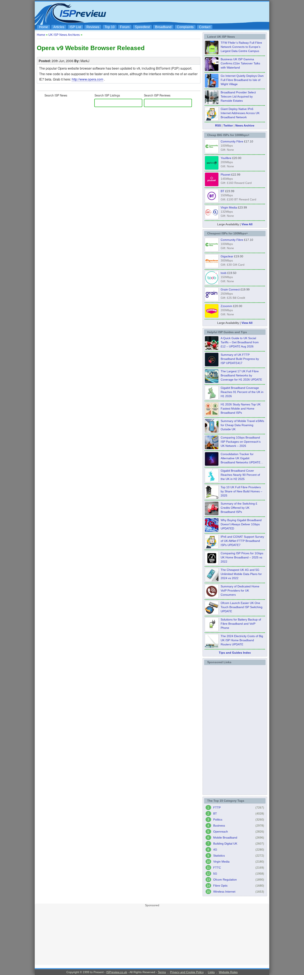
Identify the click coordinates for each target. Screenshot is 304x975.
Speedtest (142, 27)
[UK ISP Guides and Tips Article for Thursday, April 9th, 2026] (211, 431)
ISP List (75, 27)
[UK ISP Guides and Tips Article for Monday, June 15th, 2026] (211, 415)
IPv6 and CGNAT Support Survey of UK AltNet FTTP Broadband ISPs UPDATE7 (242, 541)
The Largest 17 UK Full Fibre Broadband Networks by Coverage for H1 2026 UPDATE (241, 375)
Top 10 (110, 27)
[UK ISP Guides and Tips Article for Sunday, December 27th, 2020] (211, 530)
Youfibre (226, 158)
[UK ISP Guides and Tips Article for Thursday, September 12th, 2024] (211, 613)
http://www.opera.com (87, 79)
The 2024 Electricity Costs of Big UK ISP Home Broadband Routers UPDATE (242, 640)
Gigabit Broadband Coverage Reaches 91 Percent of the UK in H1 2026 (242, 392)
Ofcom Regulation (225, 879)
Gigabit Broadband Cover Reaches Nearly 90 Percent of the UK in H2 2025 (240, 475)
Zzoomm (226, 306)
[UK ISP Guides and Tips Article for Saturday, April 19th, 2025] (211, 563)
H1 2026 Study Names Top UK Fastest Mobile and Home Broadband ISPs (241, 408)
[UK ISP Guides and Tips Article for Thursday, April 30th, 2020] (211, 365)
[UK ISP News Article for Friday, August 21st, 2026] (211, 86)
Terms (162, 972)
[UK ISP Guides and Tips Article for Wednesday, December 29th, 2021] (211, 630)
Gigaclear (227, 256)
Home (43, 27)
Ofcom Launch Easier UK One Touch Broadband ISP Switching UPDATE (241, 607)
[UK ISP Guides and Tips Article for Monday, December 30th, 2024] (211, 580)
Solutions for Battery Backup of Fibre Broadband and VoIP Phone (241, 623)
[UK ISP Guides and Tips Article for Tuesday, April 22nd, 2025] (211, 514)
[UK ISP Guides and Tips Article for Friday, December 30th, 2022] (211, 597)
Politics (217, 819)
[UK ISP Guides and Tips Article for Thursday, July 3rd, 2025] (211, 497)
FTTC (217, 867)
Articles (58, 27)
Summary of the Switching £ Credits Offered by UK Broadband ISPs (239, 507)
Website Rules (228, 972)
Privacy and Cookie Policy (187, 972)
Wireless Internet (224, 891)
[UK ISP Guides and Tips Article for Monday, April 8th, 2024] (211, 547)
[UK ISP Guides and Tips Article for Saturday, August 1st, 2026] (211, 381)
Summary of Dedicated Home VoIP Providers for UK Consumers (240, 590)
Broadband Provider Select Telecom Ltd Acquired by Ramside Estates (238, 96)
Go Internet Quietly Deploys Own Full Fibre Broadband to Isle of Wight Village (242, 80)
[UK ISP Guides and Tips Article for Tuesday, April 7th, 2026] (211, 448)
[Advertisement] (192, 12)
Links (211, 972)
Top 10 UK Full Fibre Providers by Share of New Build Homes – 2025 (241, 491)
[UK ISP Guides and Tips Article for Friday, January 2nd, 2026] (211, 481)
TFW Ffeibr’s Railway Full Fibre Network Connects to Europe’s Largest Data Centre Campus (241, 47)
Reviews (92, 27)
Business (219, 825)
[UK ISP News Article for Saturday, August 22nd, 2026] (211, 53)
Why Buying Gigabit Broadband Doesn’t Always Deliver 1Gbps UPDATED (241, 524)
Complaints (185, 27)
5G (215, 873)
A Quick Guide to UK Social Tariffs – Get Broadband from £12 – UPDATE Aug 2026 (240, 342)
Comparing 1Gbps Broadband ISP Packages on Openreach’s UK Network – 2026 (241, 441)
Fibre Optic (220, 885)
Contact (204, 27)
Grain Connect (230, 289)
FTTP (217, 807)
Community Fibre (232, 141)
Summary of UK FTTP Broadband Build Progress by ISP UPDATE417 (240, 359)
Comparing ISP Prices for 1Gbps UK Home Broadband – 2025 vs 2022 (242, 557)
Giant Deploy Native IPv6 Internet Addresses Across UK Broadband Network (240, 113)
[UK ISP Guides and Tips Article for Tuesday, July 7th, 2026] (211, 398)
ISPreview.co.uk (116, 972)
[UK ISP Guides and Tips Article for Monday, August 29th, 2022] (211, 348)
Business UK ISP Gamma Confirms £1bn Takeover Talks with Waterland (240, 63)
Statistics (219, 855)
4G (215, 849)
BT (222, 191)
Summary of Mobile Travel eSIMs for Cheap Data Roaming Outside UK (242, 425)
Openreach (220, 831)
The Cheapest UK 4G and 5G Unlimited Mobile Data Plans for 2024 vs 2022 (241, 574)
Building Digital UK (225, 843)
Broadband (163, 27)
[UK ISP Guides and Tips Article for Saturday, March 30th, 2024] (211, 646)
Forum (124, 27)
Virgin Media (229, 207)
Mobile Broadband (225, 837)
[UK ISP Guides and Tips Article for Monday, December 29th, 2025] (211, 464)
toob (223, 273)
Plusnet (225, 174)
